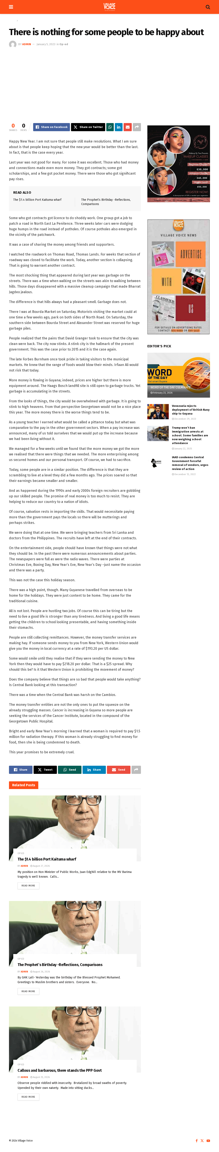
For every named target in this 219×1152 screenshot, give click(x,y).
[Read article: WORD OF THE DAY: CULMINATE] (178, 375)
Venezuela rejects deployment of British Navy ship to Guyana (191, 409)
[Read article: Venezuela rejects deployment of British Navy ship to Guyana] (158, 411)
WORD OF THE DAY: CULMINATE (171, 387)
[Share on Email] (128, 127)
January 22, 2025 (183, 448)
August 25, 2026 (41, 1077)
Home (12, 20)
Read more (30, 884)
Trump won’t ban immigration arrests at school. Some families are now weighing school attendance (190, 435)
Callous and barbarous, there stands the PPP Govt (60, 1070)
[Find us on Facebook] (197, 1140)
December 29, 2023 (185, 419)
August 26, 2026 (41, 971)
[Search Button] (208, 7)
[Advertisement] (109, 80)
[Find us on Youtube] (208, 1140)
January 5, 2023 (46, 44)
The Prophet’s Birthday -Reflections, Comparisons (60, 964)
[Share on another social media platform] (137, 127)
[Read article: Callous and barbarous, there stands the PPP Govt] (75, 1039)
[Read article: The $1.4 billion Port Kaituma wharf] (75, 828)
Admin (26, 44)
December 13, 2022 (185, 474)
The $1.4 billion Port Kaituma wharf (37, 200)
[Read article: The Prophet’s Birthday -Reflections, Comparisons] (75, 934)
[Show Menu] (11, 7)
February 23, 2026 (162, 392)
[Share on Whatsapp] (110, 127)
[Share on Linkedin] (118, 127)
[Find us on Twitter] (202, 1140)
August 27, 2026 (41, 866)
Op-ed (23, 20)
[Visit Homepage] (109, 7)
